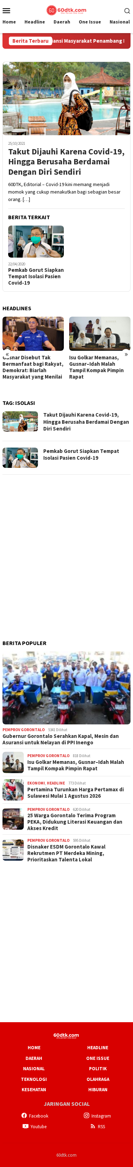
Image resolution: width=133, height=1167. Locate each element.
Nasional (34, 1069)
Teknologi (34, 1079)
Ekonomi (36, 783)
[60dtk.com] (66, 9)
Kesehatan (34, 1090)
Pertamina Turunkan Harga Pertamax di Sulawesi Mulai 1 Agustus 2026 (75, 792)
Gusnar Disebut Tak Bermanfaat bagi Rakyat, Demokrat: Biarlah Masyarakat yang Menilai (32, 367)
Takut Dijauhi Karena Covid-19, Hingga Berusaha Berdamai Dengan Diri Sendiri (66, 162)
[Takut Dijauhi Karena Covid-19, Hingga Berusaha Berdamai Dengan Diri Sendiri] (66, 98)
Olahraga (98, 1079)
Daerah (34, 1058)
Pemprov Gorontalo (23, 729)
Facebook (38, 1116)
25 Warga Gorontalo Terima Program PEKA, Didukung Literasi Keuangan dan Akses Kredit (74, 821)
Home (34, 1048)
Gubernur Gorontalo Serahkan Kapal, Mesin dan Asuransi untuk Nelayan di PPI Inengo (60, 739)
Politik (98, 1069)
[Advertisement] (66, 547)
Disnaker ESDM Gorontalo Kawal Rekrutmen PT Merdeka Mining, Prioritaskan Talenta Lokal (66, 853)
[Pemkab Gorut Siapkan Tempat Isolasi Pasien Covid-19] (36, 242)
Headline (56, 783)
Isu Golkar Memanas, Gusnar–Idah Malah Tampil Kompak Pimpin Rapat (96, 367)
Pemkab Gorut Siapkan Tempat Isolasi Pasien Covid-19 (36, 276)
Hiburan (97, 1090)
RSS (101, 1127)
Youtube (38, 1127)
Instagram (101, 1116)
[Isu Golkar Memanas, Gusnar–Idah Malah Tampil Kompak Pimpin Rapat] (100, 334)
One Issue (97, 1058)
